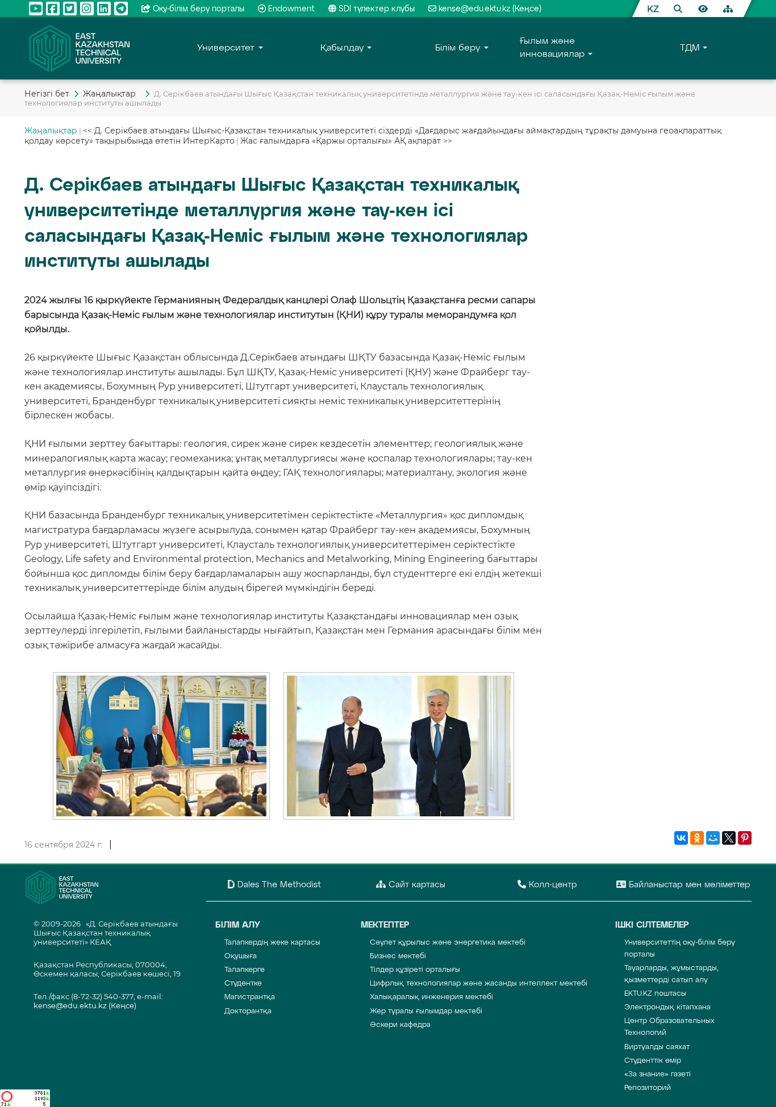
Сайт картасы (415, 884)
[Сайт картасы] (727, 8)
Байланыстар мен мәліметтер (688, 884)
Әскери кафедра (400, 1025)
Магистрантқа (249, 997)
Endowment (291, 9)
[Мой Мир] (713, 838)
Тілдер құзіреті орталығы (415, 970)
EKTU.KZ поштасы (655, 993)
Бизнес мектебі (398, 956)
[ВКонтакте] (681, 838)
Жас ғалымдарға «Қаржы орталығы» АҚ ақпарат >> (346, 141)
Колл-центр (551, 884)
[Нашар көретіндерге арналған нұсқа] (702, 8)
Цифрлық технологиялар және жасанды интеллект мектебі (478, 983)
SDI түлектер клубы (377, 9)
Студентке (243, 983)
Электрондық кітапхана (667, 1007)
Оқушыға (240, 956)
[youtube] (36, 8)
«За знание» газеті (657, 1074)
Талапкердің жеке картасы (272, 942)
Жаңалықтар (111, 94)
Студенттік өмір (652, 1060)
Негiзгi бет (46, 94)
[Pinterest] (745, 838)
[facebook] (53, 8)
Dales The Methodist (278, 884)
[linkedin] (104, 8)
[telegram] (121, 8)
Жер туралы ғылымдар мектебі (426, 1011)
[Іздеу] (677, 8)
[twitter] (70, 8)
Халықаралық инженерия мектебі (431, 997)
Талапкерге (244, 970)
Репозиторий (647, 1088)
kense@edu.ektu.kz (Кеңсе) (490, 9)
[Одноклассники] (697, 838)
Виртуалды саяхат (657, 1047)
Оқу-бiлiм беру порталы (198, 9)
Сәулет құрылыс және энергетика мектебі (447, 942)
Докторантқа (248, 1011)
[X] (729, 838)
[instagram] (87, 8)
